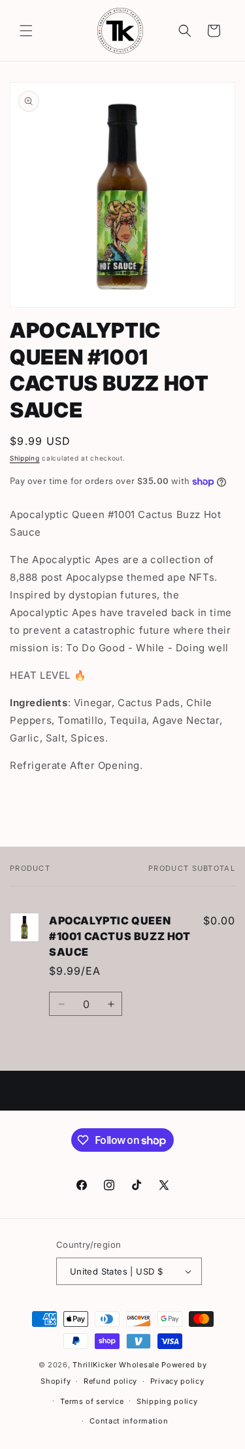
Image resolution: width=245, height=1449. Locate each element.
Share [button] (36, 805)
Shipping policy (167, 1401)
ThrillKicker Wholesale (116, 1364)
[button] (26, 30)
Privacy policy (177, 1381)
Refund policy (110, 1381)
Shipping (25, 458)
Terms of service (91, 1401)
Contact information (129, 1420)
